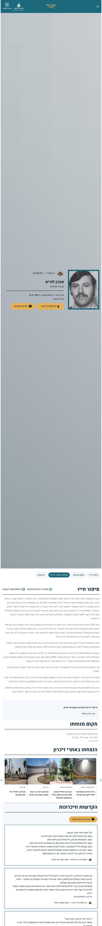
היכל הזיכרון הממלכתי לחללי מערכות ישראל (84, 793)
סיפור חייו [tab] (92, 574)
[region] (50, 780)
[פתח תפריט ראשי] (97, 6)
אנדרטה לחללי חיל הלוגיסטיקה (17, 793)
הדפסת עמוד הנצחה (11, 589)
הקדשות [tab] (40, 574)
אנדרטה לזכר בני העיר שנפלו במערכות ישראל (38, 793)
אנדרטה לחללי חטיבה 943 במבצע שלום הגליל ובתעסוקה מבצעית (61, 794)
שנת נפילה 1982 (88, 713)
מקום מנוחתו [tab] (77, 574)
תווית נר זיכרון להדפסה (37, 589)
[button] (22, 306)
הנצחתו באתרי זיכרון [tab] (58, 574)
